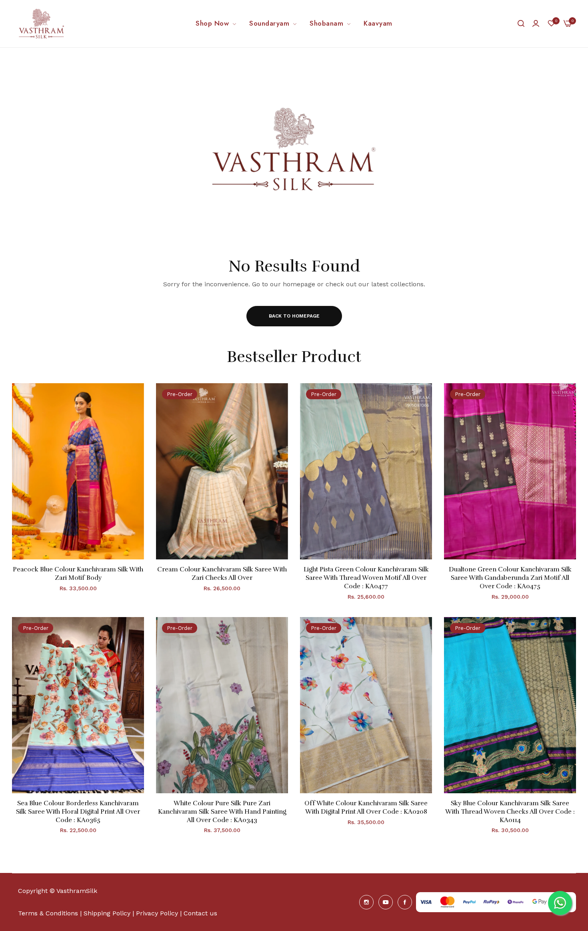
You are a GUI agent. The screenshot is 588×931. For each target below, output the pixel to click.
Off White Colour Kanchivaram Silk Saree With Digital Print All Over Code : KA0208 (366, 807)
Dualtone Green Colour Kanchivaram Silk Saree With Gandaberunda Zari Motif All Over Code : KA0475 (510, 577)
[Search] (521, 23)
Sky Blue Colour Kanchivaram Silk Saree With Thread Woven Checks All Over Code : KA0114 (510, 811)
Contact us (200, 913)
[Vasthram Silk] (42, 23)
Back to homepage (294, 316)
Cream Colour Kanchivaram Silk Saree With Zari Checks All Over (222, 573)
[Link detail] (366, 902)
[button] (135, 398)
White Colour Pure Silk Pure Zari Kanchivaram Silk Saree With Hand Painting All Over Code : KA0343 (222, 811)
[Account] (535, 23)
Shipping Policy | (110, 913)
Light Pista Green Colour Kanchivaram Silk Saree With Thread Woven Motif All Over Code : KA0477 (366, 577)
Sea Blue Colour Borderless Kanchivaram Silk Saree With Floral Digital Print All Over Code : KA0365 (78, 811)
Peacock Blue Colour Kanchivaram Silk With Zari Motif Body (78, 573)
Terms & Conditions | (50, 913)
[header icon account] (535, 23)
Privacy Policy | (159, 913)
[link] (216, 24)
